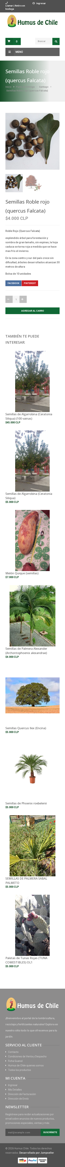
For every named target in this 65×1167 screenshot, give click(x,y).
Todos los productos (19, 1070)
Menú (19, 51)
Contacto (13, 1052)
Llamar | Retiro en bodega (15, 7)
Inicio (8, 86)
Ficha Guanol (15, 1061)
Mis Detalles (15, 1089)
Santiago (43, 86)
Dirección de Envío (18, 1098)
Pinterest (30, 283)
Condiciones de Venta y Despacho (27, 1056)
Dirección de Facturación (22, 1094)
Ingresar (41, 3)
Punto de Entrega (25, 86)
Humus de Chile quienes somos (26, 1065)
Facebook (13, 283)
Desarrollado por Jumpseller (36, 1152)
